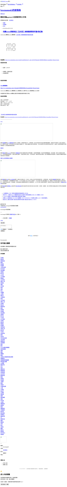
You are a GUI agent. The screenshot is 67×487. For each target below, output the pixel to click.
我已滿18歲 (3, 484)
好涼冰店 (3, 268)
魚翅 (2, 298)
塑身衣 (2, 148)
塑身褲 (2, 431)
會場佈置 (3, 372)
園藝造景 (3, 341)
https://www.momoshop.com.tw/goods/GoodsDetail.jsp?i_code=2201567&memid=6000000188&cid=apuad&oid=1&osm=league (32, 59)
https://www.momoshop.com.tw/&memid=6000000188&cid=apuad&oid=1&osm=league (20, 88)
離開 (7, 484)
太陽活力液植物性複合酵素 (7, 356)
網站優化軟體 (4, 361)
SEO (2, 366)
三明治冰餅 (3, 267)
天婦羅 (2, 292)
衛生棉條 (3, 413)
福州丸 (2, 295)
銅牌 (2, 383)
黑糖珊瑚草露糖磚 (5, 360)
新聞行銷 (3, 419)
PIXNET (23, 468)
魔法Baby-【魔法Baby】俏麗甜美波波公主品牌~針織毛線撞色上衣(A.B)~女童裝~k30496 (23, 194)
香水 (2, 425)
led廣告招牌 (3, 386)
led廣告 (2, 389)
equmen (9, 152)
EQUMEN (3, 432)
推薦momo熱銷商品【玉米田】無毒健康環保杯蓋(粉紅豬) (23, 31)
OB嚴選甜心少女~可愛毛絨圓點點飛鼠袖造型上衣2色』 (16, 193)
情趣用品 (3, 403)
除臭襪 (3, 142)
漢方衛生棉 (18, 186)
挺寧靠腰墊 (3, 349)
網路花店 (3, 369)
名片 (4, 26)
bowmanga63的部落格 (11, 10)
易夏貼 (2, 271)
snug (1, 121)
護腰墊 (2, 353)
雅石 (2, 344)
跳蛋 (2, 406)
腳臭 (2, 262)
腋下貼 (2, 273)
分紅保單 (3, 339)
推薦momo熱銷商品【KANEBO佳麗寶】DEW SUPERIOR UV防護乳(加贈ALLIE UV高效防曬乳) (25, 198)
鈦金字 (2, 391)
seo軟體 (2, 363)
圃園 (2, 428)
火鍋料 (2, 294)
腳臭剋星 (12, 142)
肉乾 (2, 289)
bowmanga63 (3, 207)
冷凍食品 (3, 297)
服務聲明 (46, 468)
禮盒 (62, 182)
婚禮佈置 (3, 370)
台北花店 (3, 373)
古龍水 (2, 426)
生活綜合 (11, 20)
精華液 (2, 422)
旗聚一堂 (3, 281)
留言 (14, 214)
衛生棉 (3, 186)
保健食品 (3, 327)
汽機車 (10, 218)
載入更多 (2, 222)
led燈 (2, 387)
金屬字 (2, 384)
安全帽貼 (3, 270)
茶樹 (2, 423)
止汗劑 (2, 275)
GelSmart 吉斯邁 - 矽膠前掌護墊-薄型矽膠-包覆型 (14, 196)
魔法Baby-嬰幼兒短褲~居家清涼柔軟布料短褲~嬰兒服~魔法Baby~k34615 (19, 199)
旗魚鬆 (54, 179)
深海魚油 (3, 333)
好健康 (2, 325)
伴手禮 (2, 286)
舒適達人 (9, 186)
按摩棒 (2, 405)
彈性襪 (2, 394)
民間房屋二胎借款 (9, 158)
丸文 (4, 158)
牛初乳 (2, 331)
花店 (2, 367)
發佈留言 (2, 230)
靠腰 (2, 350)
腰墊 (2, 352)
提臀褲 (2, 434)
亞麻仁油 (3, 328)
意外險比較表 (4, 338)
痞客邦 (11, 214)
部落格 (4, 24)
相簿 (4, 22)
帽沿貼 (2, 259)
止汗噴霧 (3, 276)
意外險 (2, 336)
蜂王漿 (2, 330)
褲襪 (2, 395)
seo (1, 417)
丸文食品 (13, 179)
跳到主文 (3, 13)
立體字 (2, 381)
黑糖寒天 (3, 358)
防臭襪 (2, 265)
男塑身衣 (18, 152)
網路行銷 (3, 416)
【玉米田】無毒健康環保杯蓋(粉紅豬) (24, 34)
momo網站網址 (4, 85)
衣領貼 (2, 257)
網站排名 (3, 364)
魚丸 (2, 290)
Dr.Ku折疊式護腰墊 (5, 347)
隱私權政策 (41, 468)
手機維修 (3, 410)
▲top (2, 220)
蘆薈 (2, 420)
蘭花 (2, 345)
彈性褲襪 (3, 397)
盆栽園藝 (3, 342)
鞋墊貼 (2, 278)
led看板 (2, 392)
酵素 (2, 334)
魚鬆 (1, 158)
